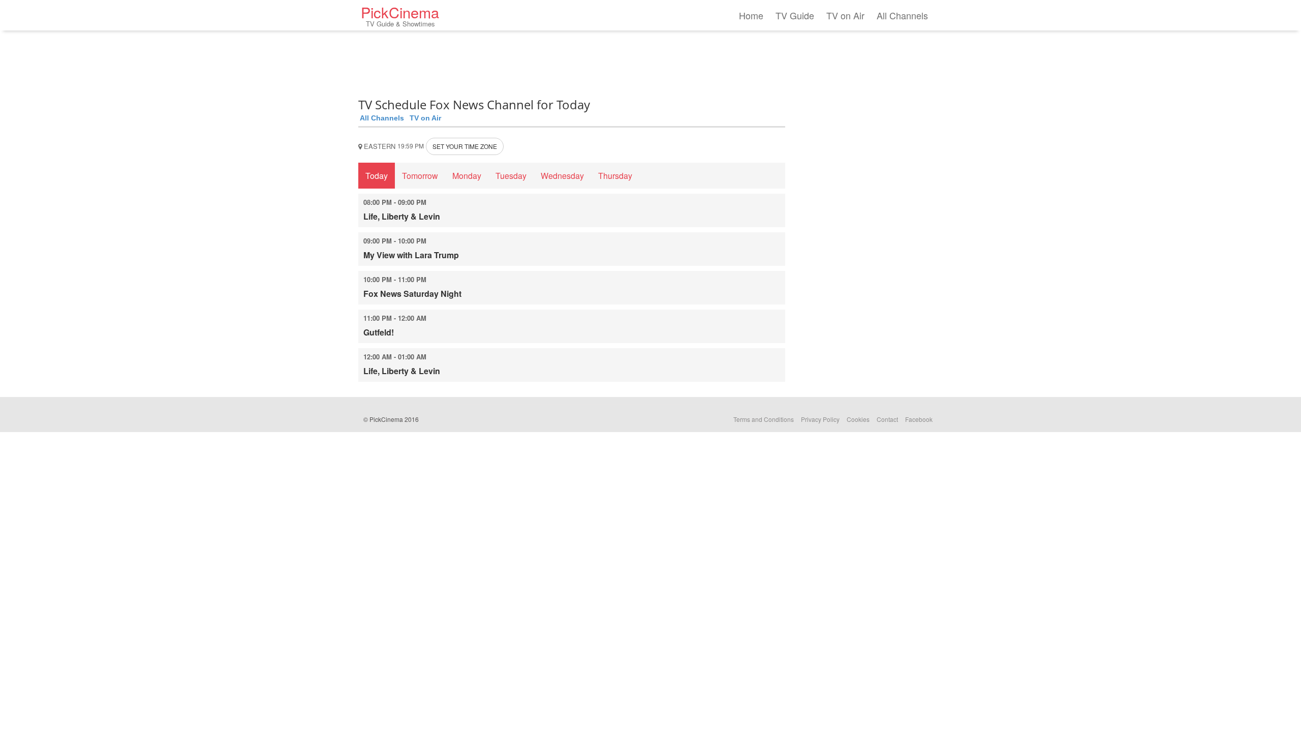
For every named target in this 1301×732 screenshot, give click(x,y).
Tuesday (510, 175)
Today (376, 175)
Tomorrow (420, 175)
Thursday (615, 175)
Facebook (919, 419)
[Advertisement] (571, 61)
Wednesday (562, 175)
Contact (887, 419)
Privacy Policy (820, 419)
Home (751, 15)
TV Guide (795, 15)
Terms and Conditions (763, 419)
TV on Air (845, 15)
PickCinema (400, 15)
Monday (466, 175)
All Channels (902, 15)
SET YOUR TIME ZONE (464, 146)
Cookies (858, 419)
